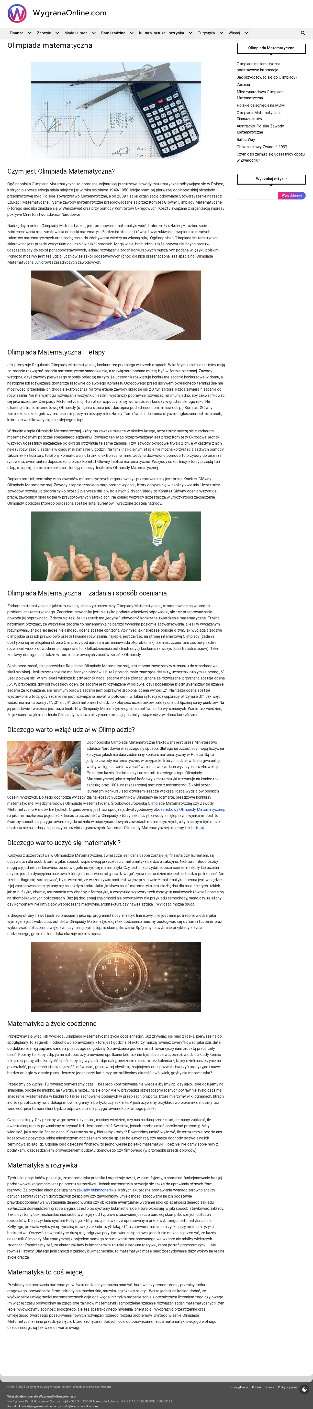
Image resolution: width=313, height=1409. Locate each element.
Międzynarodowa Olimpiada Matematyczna (260, 95)
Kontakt (257, 1387)
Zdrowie (44, 33)
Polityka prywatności (292, 1387)
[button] (303, 34)
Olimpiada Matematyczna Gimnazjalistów (258, 115)
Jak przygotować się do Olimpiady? (267, 77)
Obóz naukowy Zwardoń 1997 (262, 147)
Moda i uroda (76, 33)
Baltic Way (246, 139)
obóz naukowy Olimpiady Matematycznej (189, 809)
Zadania (243, 84)
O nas (270, 1387)
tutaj (200, 827)
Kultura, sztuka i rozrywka (161, 33)
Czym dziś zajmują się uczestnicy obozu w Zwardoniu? (271, 157)
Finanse (16, 33)
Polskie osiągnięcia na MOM (261, 105)
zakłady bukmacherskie (97, 1190)
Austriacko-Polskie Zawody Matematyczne (260, 129)
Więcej (234, 33)
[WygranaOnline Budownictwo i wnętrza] (59, 13)
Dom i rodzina (113, 33)
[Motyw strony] (304, 1389)
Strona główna (238, 1387)
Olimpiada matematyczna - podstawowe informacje (260, 67)
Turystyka (206, 33)
